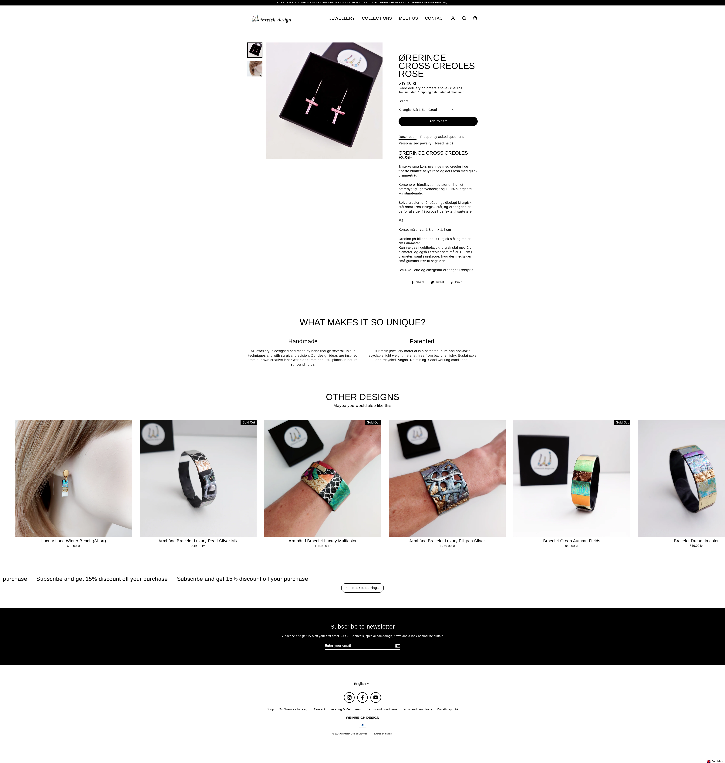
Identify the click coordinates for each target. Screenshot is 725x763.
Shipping (424, 92)
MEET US (408, 18)
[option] (324, 100)
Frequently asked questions (442, 137)
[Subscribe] (397, 646)
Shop (270, 709)
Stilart (403, 101)
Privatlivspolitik (448, 709)
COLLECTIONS (377, 18)
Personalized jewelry (415, 143)
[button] (715, 761)
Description (407, 137)
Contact (319, 709)
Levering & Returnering (345, 709)
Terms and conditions (382, 709)
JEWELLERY (342, 18)
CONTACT (435, 18)
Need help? (444, 143)
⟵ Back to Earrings (362, 588)
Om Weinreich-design (294, 709)
